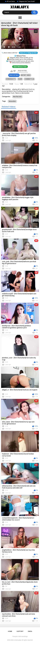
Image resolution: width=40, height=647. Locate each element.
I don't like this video (14, 71)
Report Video (26, 75)
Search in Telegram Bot (28, 53)
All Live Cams (11, 1)
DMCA (30, 631)
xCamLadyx (17, 640)
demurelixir (12, 101)
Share (20, 79)
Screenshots (11, 79)
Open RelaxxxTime (20, 66)
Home (10, 631)
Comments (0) (29, 79)
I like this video (11, 71)
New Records (17, 96)
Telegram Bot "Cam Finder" (27, 1)
